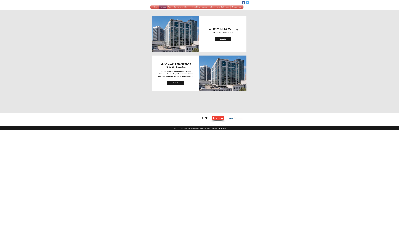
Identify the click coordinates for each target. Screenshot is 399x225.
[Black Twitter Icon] (206, 118)
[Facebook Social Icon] (243, 2)
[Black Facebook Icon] (202, 118)
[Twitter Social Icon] (247, 2)
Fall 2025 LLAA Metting (223, 29)
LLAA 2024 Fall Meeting (175, 63)
